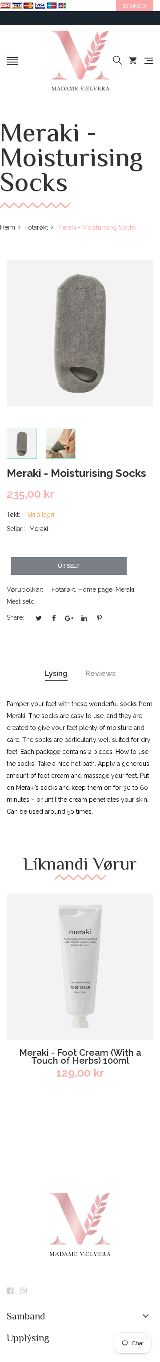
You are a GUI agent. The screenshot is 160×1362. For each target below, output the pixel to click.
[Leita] (117, 61)
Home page (95, 589)
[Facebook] (10, 1291)
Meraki (125, 589)
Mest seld (21, 601)
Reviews (100, 673)
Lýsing (56, 673)
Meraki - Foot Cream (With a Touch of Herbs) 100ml (80, 1057)
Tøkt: (13, 514)
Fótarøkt (63, 589)
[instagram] (23, 1291)
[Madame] (80, 61)
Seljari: (16, 528)
